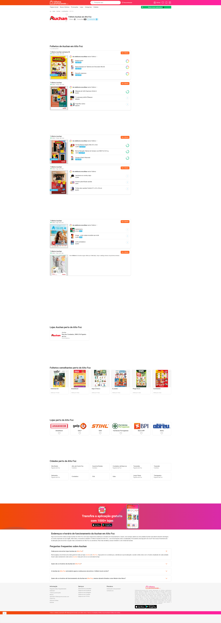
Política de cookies (115, 612)
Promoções (74, 7)
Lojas (81, 7)
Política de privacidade (104, 612)
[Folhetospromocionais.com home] (59, 2)
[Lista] (170, 2)
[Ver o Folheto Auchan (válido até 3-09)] (59, 98)
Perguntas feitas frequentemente (58, 588)
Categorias (88, 7)
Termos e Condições (92, 612)
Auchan (58, 11)
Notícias (52, 602)
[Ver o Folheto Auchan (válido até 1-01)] (59, 265)
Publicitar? (52, 590)
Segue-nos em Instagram (84, 592)
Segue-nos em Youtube (84, 594)
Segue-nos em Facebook (84, 590)
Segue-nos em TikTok (84, 596)
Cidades (95, 7)
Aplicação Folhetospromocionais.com (59, 596)
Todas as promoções (55, 592)
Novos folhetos (64, 7)
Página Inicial (54, 7)
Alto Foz (79, 551)
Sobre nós (52, 598)
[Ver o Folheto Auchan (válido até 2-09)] (59, 236)
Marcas (51, 594)
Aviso (85, 612)
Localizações (65, 11)
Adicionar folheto (54, 600)
